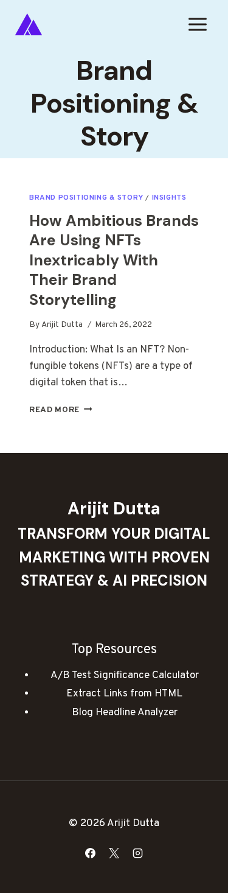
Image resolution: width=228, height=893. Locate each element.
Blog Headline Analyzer (125, 713)
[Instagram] (138, 852)
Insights (169, 198)
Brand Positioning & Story (86, 198)
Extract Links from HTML (124, 694)
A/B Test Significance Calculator (124, 675)
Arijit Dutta (62, 325)
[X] (114, 852)
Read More (60, 410)
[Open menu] (197, 24)
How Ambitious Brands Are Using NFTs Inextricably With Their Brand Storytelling (114, 260)
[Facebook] (90, 852)
